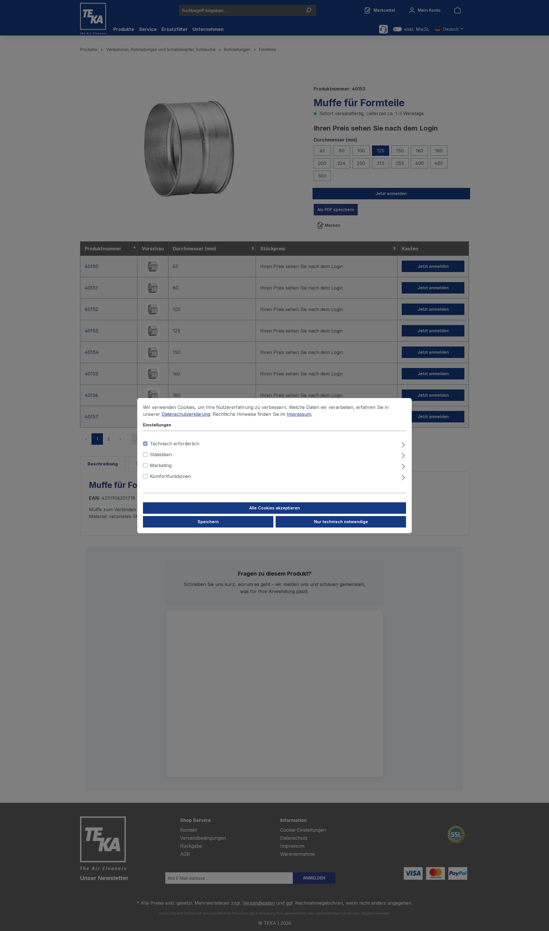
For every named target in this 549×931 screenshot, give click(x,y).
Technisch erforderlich (174, 443)
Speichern (208, 521)
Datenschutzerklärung (186, 414)
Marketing (161, 465)
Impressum (299, 414)
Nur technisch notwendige (341, 521)
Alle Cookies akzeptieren (274, 507)
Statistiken (161, 454)
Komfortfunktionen (170, 476)
